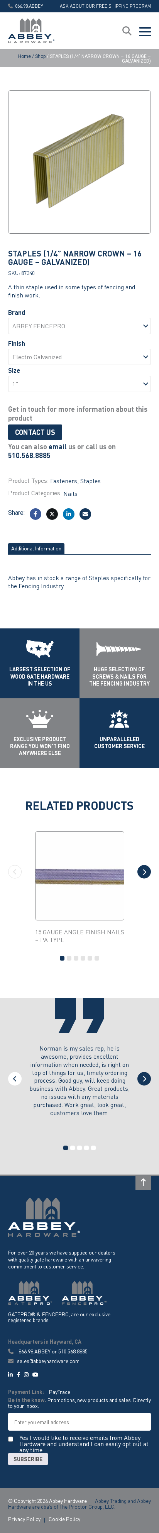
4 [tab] (83, 958)
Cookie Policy (64, 1518)
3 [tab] (76, 958)
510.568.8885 (29, 455)
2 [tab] (69, 958)
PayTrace (59, 1391)
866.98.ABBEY (35, 1351)
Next (144, 872)
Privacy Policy (24, 1518)
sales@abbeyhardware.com (48, 1361)
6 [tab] (97, 958)
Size (14, 370)
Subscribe (28, 1458)
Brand (16, 312)
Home (24, 56)
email (58, 446)
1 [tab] (62, 958)
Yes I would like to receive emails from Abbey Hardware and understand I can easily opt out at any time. (84, 1444)
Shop (40, 56)
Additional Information (36, 548)
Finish (16, 343)
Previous (15, 872)
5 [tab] (90, 958)
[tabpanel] (79, 887)
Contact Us (35, 432)
